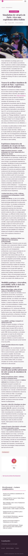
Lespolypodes (5, 541)
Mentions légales (10, 548)
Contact (17, 548)
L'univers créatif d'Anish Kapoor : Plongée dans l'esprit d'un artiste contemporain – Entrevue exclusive (13, 526)
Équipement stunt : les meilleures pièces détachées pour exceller (12, 512)
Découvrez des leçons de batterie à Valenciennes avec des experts (11, 521)
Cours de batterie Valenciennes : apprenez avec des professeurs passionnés (13, 516)
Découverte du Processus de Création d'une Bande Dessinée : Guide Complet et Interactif (14, 507)
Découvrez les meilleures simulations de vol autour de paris (13, 494)
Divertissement (9, 7)
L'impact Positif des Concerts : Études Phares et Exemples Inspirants (13, 498)
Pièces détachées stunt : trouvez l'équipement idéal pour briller (14, 503)
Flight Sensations (21, 95)
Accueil (3, 7)
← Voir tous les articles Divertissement (10, 475)
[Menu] (25, 1)
